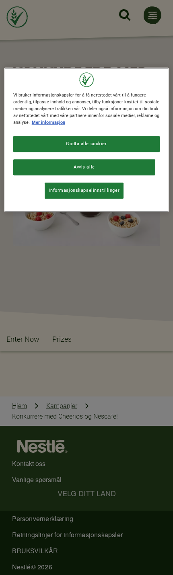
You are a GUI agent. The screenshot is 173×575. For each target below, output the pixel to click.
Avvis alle (84, 167)
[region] (86, 140)
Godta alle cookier (86, 143)
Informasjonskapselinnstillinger (84, 190)
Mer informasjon (48, 122)
